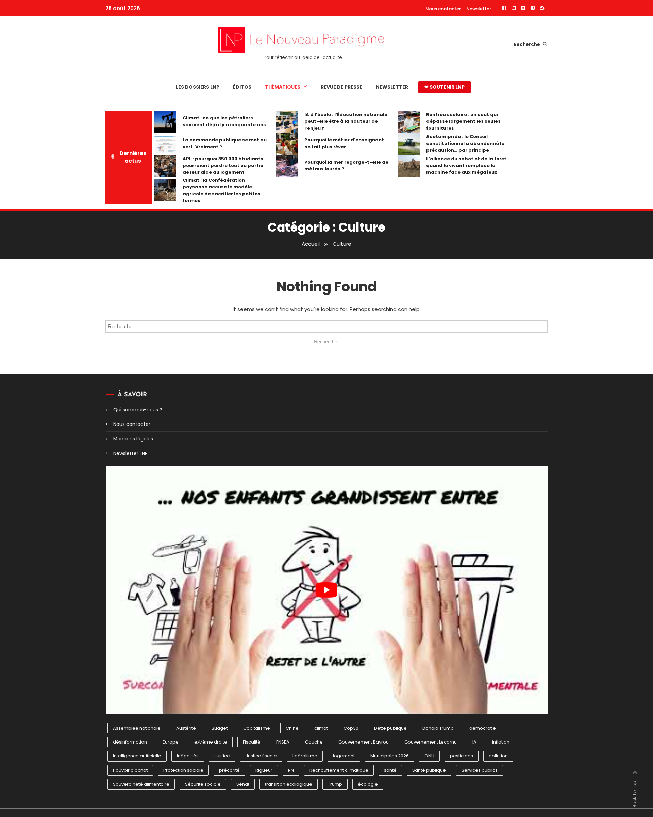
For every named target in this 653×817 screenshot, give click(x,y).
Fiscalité (252, 742)
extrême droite (210, 742)
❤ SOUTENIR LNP (444, 87)
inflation (500, 742)
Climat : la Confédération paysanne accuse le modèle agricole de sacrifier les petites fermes (222, 190)
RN (291, 770)
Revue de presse (341, 87)
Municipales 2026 (389, 756)
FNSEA (282, 742)
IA (474, 742)
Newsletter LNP (130, 453)
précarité (229, 770)
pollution (498, 756)
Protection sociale (183, 770)
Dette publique (390, 728)
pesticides (461, 756)
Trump (335, 784)
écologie (368, 784)
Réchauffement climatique (338, 770)
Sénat (242, 784)
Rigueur (263, 770)
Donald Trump (438, 728)
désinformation (130, 742)
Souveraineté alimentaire (141, 784)
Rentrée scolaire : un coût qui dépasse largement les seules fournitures (463, 121)
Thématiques (282, 87)
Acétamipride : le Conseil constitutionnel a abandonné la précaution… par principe (465, 143)
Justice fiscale (261, 756)
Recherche (527, 44)
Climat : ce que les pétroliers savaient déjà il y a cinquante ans (224, 121)
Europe (171, 742)
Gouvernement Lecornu (430, 742)
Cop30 (351, 728)
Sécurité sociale (203, 784)
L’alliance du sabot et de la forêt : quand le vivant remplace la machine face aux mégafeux (467, 165)
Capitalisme (256, 728)
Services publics (480, 770)
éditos (242, 87)
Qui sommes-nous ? (137, 409)
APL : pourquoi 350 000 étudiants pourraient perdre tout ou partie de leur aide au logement (223, 165)
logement (344, 756)
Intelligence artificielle (137, 756)
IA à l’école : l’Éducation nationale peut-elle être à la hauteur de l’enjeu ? (345, 121)
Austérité (186, 728)
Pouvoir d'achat (130, 770)
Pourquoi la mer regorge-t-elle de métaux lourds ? (346, 165)
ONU (429, 756)
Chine (292, 728)
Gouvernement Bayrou (363, 742)
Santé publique (429, 770)
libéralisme (304, 756)
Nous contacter (443, 8)
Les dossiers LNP (197, 87)
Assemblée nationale (137, 728)
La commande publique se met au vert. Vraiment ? (225, 143)
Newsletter (478, 8)
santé (390, 770)
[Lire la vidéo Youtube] (327, 590)
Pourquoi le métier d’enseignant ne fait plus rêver (344, 143)
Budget (220, 728)
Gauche (314, 742)
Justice (222, 756)
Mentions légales (133, 438)
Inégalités (188, 756)
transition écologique (288, 784)
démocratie (482, 728)
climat (321, 728)
